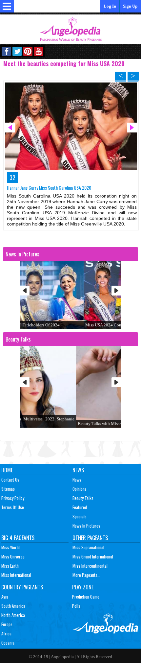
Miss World (10, 547)
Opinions (79, 488)
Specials (79, 516)
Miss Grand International (92, 556)
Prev (24, 290)
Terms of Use (12, 507)
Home (7, 470)
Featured (79, 507)
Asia (4, 596)
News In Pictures (86, 525)
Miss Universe (13, 556)
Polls (76, 606)
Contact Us (10, 479)
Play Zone (82, 587)
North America (13, 615)
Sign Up (130, 6)
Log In (110, 6)
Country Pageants (22, 587)
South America (13, 606)
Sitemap (8, 488)
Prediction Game (85, 596)
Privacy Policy (12, 498)
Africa (6, 633)
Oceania (7, 642)
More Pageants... (86, 575)
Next (116, 290)
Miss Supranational (88, 547)
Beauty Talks (82, 498)
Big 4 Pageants (17, 538)
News (78, 470)
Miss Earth (10, 565)
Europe (6, 624)
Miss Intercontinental (90, 565)
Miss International (16, 575)
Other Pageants (90, 538)
